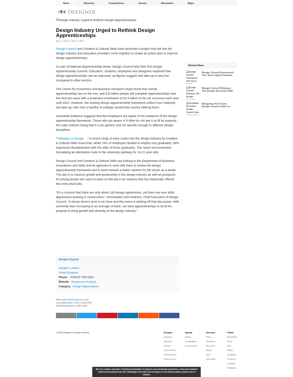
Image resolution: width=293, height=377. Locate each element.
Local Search (191, 346)
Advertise (168, 341)
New (208, 355)
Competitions (116, 3)
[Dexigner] (77, 12)
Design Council (66, 48)
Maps (191, 3)
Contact (167, 346)
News (66, 3)
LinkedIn (231, 363)
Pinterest (231, 359)
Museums (210, 346)
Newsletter (167, 3)
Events (143, 3)
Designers (211, 341)
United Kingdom (68, 272)
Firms (208, 337)
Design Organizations (86, 286)
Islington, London (69, 268)
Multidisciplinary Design (78, 300)
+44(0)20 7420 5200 (81, 277)
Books (209, 350)
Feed (229, 341)
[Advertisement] (117, 235)
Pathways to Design (70, 138)
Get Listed (210, 359)
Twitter (230, 350)
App (229, 346)
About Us (168, 337)
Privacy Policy (170, 355)
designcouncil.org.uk (83, 281)
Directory (89, 3)
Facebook (231, 368)
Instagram (231, 355)
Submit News (170, 350)
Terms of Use (170, 359)
